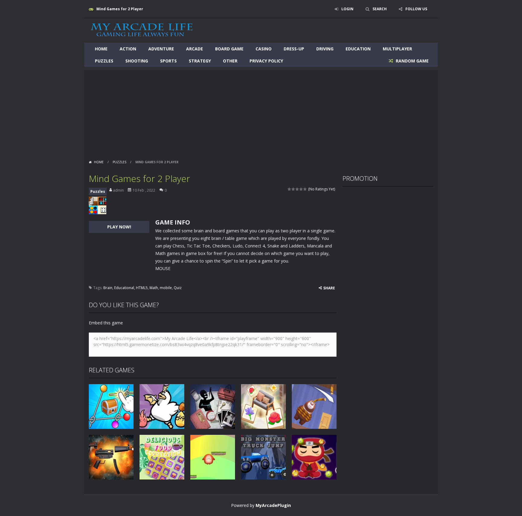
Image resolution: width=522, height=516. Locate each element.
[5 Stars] (305, 189)
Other (230, 61)
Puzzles (104, 61)
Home (101, 49)
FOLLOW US (416, 8)
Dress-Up (294, 49)
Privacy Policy (266, 61)
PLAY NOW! (119, 227)
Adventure (161, 49)
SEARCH (379, 8)
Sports (168, 61)
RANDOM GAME (412, 61)
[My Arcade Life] (142, 30)
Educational (124, 287)
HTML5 (142, 287)
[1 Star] (290, 189)
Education (358, 49)
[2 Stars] (293, 189)
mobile (166, 287)
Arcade (194, 49)
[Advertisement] (261, 112)
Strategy (200, 61)
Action (128, 49)
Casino (264, 49)
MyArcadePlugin (273, 505)
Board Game (229, 49)
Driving (325, 49)
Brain (107, 287)
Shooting (136, 61)
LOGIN (347, 8)
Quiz (178, 287)
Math (154, 287)
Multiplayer (397, 49)
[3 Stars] (297, 189)
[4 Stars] (301, 189)
